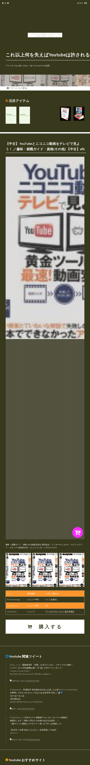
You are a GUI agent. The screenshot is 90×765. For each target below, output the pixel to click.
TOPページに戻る (18, 88)
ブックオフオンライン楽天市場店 (59, 611)
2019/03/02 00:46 (32, 681)
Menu (80, 3)
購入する (48, 627)
